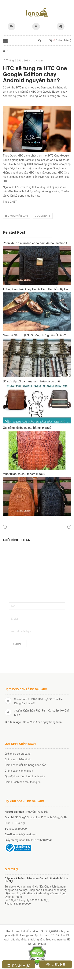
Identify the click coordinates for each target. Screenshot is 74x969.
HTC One (36, 91)
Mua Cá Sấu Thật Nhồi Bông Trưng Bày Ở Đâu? (34, 335)
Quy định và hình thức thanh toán (25, 776)
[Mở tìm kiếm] (39, 40)
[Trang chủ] (4, 50)
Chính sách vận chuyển (19, 770)
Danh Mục (20, 965)
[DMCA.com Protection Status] (37, 955)
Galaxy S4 (56, 160)
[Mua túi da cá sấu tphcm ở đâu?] (37, 496)
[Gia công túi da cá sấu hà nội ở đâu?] (37, 450)
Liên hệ (58, 964)
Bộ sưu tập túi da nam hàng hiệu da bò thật (31, 381)
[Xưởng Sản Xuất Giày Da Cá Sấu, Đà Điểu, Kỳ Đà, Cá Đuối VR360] (37, 311)
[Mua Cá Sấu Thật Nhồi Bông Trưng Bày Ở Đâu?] (37, 358)
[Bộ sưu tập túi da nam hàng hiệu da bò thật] (37, 404)
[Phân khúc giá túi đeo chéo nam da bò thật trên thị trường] (37, 265)
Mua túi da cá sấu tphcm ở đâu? (24, 473)
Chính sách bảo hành (18, 759)
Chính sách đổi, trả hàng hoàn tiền (25, 765)
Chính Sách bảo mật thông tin (23, 782)
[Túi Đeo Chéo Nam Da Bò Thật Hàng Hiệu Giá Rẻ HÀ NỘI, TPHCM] (37, 12)
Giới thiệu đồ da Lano (18, 753)
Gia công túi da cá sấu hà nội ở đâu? (27, 427)
